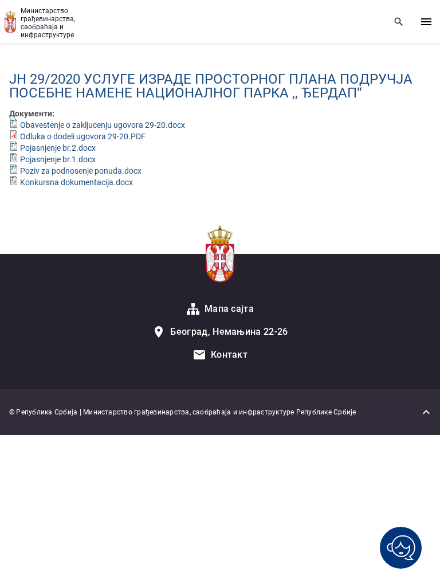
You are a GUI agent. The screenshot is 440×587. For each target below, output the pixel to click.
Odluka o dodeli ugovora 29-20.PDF (83, 136)
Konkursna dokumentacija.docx (76, 182)
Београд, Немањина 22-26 (229, 331)
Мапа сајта (229, 308)
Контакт (229, 354)
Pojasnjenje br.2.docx (58, 147)
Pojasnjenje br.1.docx (58, 159)
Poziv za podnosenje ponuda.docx (81, 170)
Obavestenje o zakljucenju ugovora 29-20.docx (102, 125)
